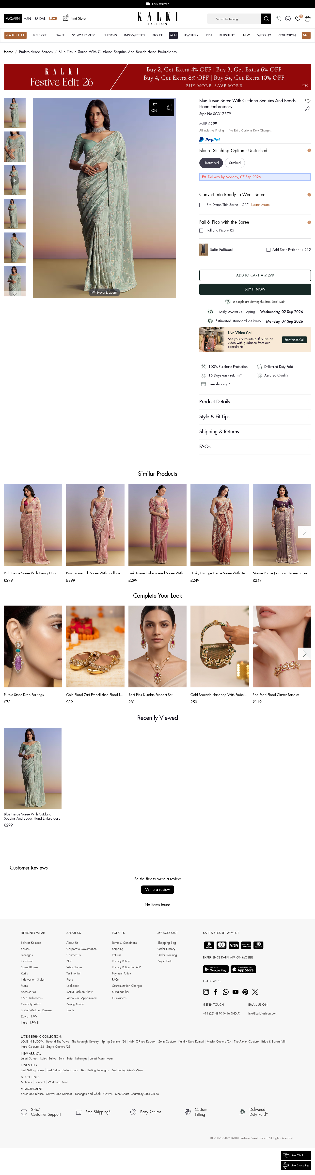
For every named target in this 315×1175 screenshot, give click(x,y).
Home (8, 52)
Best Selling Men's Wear (127, 1070)
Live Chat (297, 1155)
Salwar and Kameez (59, 1093)
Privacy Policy (121, 961)
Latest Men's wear (101, 1058)
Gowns (107, 1093)
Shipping (117, 948)
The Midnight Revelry (85, 1041)
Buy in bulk (165, 961)
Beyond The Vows (57, 1041)
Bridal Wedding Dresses (36, 1010)
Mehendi (26, 1082)
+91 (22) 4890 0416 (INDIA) (221, 1013)
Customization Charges (127, 985)
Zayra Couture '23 (58, 1046)
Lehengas (27, 955)
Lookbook (72, 985)
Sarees (25, 948)
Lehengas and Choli (88, 1093)
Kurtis (24, 973)
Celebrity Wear (31, 1004)
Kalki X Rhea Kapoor (142, 1041)
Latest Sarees (29, 1058)
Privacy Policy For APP (126, 967)
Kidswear (27, 961)
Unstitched (211, 163)
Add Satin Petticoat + (291, 249)
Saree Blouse (29, 967)
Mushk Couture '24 (219, 1041)
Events (70, 1010)
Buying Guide (75, 1004)
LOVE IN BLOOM (32, 1041)
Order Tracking (167, 955)
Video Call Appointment (81, 998)
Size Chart (122, 1093)
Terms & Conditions (124, 942)
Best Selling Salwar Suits (63, 1070)
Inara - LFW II (30, 1022)
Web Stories (74, 967)
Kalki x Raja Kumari (191, 1041)
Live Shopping (300, 1165)
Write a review (157, 890)
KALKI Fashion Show (79, 991)
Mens (24, 985)
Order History (166, 948)
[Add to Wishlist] (308, 101)
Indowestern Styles (33, 979)
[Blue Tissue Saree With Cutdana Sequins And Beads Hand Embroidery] (15, 113)
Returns (116, 955)
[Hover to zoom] (104, 198)
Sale (65, 1082)
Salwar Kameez (31, 942)
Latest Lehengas (77, 1058)
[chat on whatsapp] (279, 19)
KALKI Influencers (32, 998)
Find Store (78, 18)
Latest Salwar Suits (52, 1058)
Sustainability (120, 991)
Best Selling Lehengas (95, 1070)
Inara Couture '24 (32, 1046)
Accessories (28, 991)
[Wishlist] (297, 18)
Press (69, 979)
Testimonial (73, 973)
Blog (69, 961)
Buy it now (255, 289)
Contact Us (73, 955)
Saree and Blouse (32, 1093)
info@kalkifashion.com (262, 1013)
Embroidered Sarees (36, 52)
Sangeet (40, 1082)
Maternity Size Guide (145, 1093)
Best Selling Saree (32, 1070)
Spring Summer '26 (113, 1041)
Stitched (235, 163)
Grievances (119, 998)
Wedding (54, 1082)
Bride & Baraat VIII (273, 1041)
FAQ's (116, 979)
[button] (239, 19)
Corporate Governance (81, 948)
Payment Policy (121, 973)
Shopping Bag (167, 942)
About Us (72, 942)
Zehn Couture (167, 1041)
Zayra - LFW (29, 1016)
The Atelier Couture (246, 1041)
